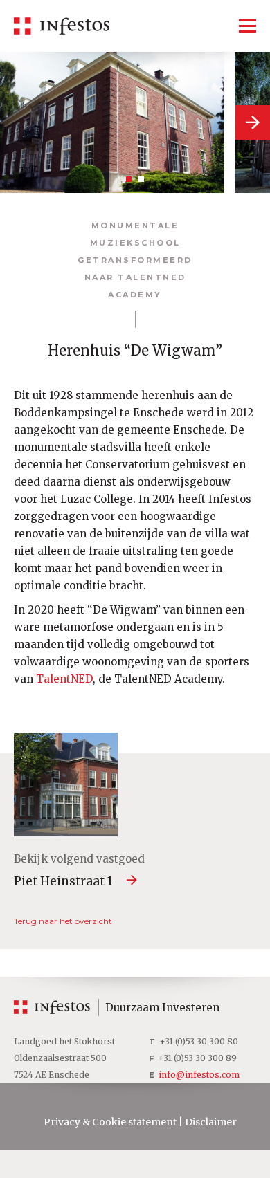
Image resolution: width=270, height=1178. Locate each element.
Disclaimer (211, 1122)
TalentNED (64, 678)
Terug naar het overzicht (63, 921)
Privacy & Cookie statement (110, 1122)
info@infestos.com (199, 1074)
